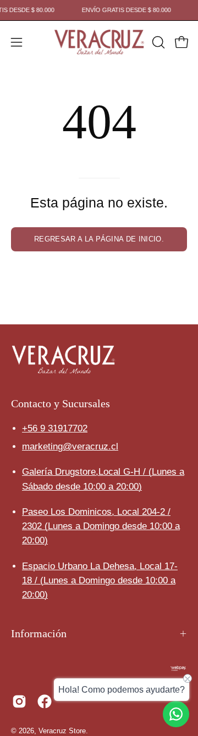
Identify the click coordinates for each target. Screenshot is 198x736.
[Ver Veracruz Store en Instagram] (19, 701)
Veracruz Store (62, 731)
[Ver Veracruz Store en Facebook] (44, 701)
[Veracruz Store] (99, 42)
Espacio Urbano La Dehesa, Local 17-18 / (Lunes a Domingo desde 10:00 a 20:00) (100, 580)
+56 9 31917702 (54, 428)
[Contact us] (176, 714)
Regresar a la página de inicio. (99, 239)
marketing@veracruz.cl (70, 446)
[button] (157, 42)
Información (39, 633)
